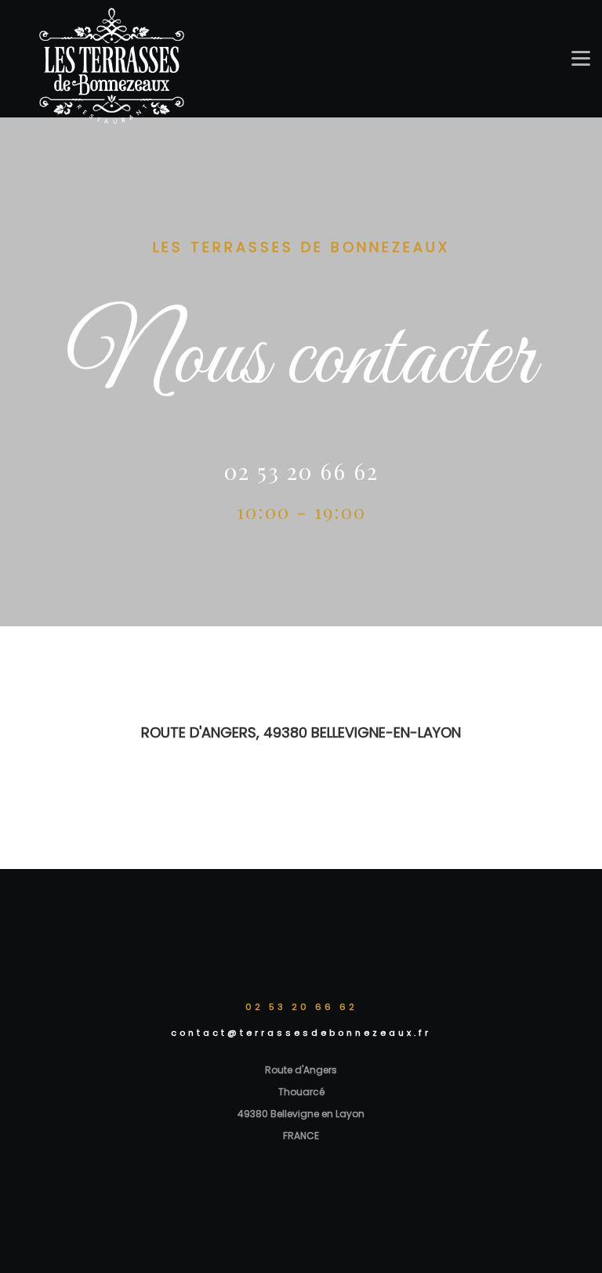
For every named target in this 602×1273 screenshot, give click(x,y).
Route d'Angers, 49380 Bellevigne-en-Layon (301, 732)
